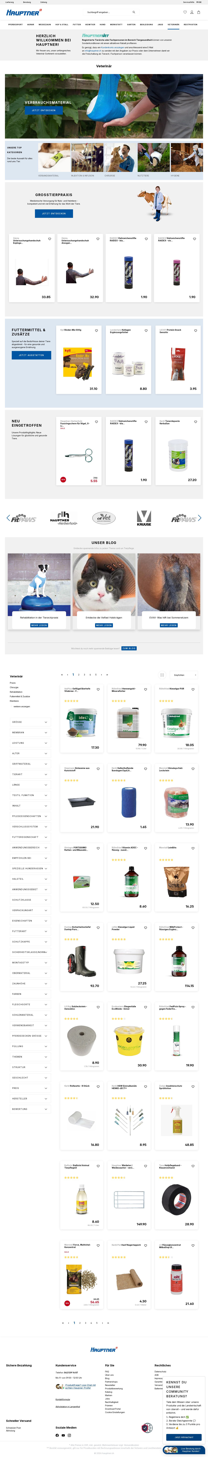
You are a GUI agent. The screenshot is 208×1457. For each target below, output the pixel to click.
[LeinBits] (174, 851)
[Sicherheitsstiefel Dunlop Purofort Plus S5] (81, 961)
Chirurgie (14, 687)
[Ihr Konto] (191, 12)
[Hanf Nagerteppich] (126, 1248)
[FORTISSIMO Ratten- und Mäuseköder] (81, 882)
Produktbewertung (114, 1388)
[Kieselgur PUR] (174, 692)
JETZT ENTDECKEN (54, 213)
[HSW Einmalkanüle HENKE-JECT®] (129, 1120)
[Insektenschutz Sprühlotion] (176, 1120)
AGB (157, 1375)
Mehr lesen (39, 625)
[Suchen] (135, 12)
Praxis (13, 683)
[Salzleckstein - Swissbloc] (81, 1040)
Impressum (160, 1378)
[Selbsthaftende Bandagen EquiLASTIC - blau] (129, 802)
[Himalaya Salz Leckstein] (176, 802)
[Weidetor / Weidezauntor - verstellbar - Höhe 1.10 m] (129, 1199)
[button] (8, 518)
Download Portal (113, 1409)
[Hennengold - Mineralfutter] (129, 723)
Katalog (108, 1392)
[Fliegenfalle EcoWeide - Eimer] (129, 1040)
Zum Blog (129, 648)
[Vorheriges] (7, 106)
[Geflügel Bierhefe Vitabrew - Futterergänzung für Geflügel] (81, 723)
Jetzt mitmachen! (184, 1437)
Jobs (107, 1398)
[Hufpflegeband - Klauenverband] (176, 1199)
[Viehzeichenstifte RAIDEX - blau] (128, 272)
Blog (107, 1378)
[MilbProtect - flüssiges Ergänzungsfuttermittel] (176, 961)
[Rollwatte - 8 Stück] (79, 1089)
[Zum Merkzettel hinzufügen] (49, 239)
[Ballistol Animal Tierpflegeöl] (81, 1199)
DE (200, 2)
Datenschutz (160, 1371)
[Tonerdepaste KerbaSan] (178, 455)
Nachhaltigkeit (111, 1402)
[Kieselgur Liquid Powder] (129, 961)
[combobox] (107, 12)
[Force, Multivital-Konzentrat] (81, 1279)
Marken (108, 1395)
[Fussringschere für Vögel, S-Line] (78, 455)
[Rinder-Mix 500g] (75, 333)
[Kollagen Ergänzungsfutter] (128, 364)
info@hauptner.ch (93, 50)
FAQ (107, 1371)
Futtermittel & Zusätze (20, 696)
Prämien (109, 1405)
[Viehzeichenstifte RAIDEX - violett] (177, 272)
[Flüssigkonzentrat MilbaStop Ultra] (176, 1279)
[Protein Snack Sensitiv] (178, 364)
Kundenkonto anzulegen (112, 47)
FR (197, 2)
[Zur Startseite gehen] (24, 12)
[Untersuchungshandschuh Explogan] (32, 272)
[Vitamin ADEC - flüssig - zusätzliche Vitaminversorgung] (129, 882)
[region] (104, 271)
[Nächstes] (201, 106)
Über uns (109, 1375)
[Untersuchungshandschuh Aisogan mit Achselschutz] (80, 272)
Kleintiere (14, 701)
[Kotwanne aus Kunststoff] (81, 802)
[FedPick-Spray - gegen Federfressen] (176, 1040)
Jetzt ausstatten (31, 355)
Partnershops (111, 1382)
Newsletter (110, 1385)
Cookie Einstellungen (115, 1412)
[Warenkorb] (198, 12)
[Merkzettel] (185, 12)
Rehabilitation (16, 692)
